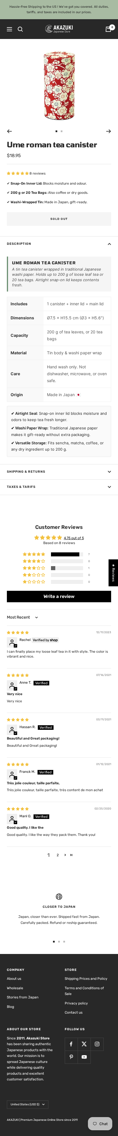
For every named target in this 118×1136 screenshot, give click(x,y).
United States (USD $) (25, 1104)
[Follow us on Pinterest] (71, 1057)
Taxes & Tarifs (21, 487)
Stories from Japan (22, 997)
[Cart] (108, 29)
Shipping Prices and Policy (86, 979)
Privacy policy (76, 1003)
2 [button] (58, 855)
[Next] (108, 131)
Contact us (73, 1012)
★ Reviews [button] (113, 573)
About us (14, 979)
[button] (18, 173)
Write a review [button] (59, 596)
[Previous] (9, 131)
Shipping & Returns (26, 472)
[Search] (20, 29)
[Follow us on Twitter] (84, 1044)
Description (19, 244)
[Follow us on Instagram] (97, 1044)
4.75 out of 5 (74, 538)
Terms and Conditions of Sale (84, 991)
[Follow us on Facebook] (71, 1044)
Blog (10, 1007)
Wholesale (15, 988)
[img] (18, 633)
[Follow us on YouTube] (84, 1057)
